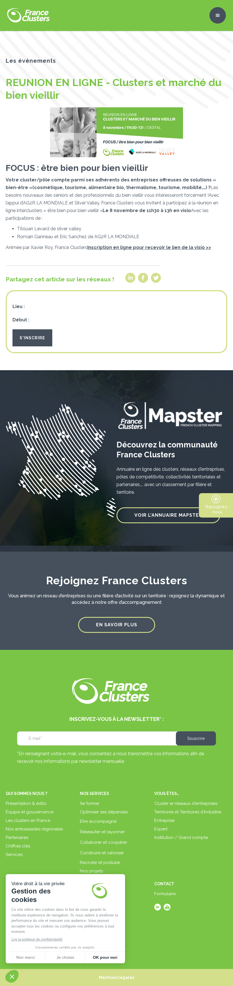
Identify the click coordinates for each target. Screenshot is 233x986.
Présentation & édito (26, 803)
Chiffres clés (18, 846)
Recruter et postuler (100, 862)
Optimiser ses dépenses (104, 812)
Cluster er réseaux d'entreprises (185, 803)
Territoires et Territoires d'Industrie (187, 812)
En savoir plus (116, 624)
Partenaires (17, 837)
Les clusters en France (28, 820)
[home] (28, 15)
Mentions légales (116, 977)
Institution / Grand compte (181, 837)
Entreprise (164, 820)
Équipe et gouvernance (29, 812)
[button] (217, 15)
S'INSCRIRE (32, 338)
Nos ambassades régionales (34, 829)
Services (14, 854)
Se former (89, 803)
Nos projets (91, 871)
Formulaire (165, 893)
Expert (160, 829)
